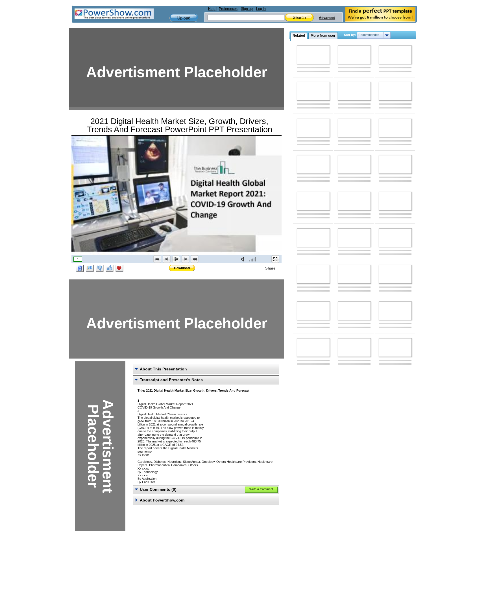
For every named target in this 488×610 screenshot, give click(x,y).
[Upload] (183, 18)
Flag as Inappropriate (90, 268)
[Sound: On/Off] (243, 259)
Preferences (228, 9)
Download (182, 268)
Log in (261, 9)
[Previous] (166, 259)
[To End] (194, 259)
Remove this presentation (80, 268)
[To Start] (157, 259)
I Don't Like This (100, 268)
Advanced (327, 18)
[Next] (185, 259)
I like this (110, 268)
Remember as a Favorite (119, 268)
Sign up (247, 9)
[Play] (176, 259)
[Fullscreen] (275, 259)
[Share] (262, 268)
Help (211, 9)
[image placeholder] (313, 54)
